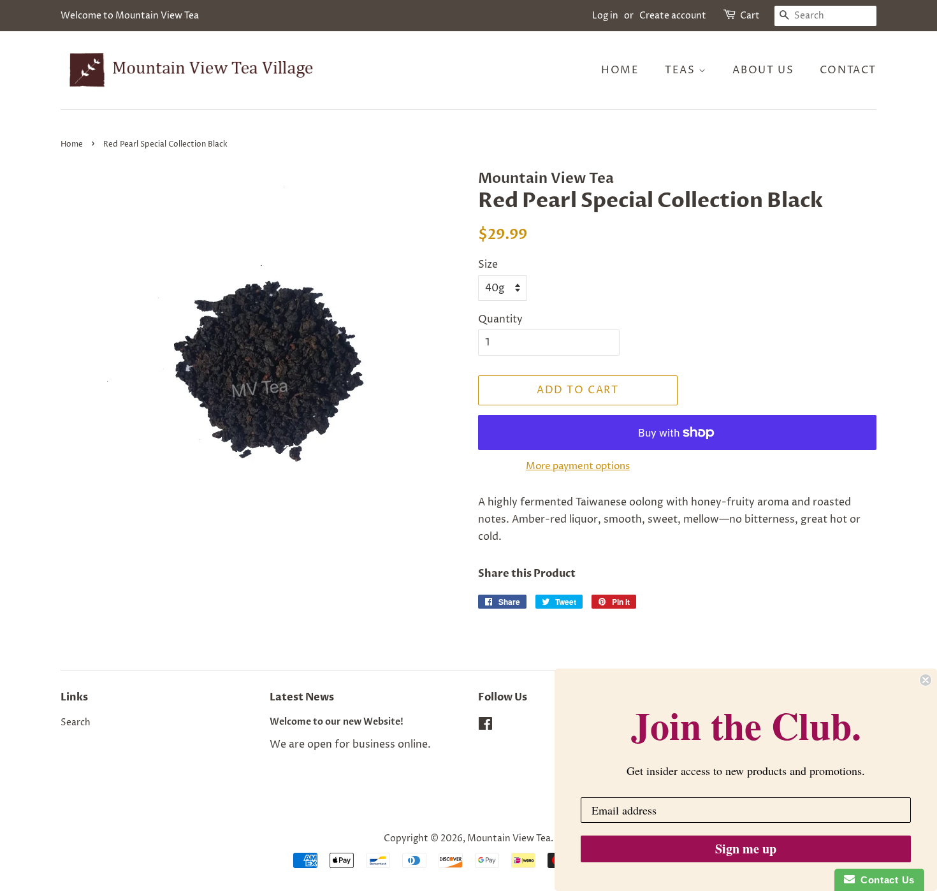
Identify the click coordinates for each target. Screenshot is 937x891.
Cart (750, 16)
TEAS (682, 70)
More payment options (578, 466)
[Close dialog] (925, 680)
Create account (672, 16)
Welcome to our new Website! (336, 722)
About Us (763, 70)
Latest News (302, 697)
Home (620, 70)
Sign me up (745, 848)
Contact (848, 70)
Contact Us (885, 879)
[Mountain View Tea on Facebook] (485, 726)
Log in (605, 16)
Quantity (500, 319)
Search (76, 722)
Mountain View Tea (509, 838)
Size (488, 264)
